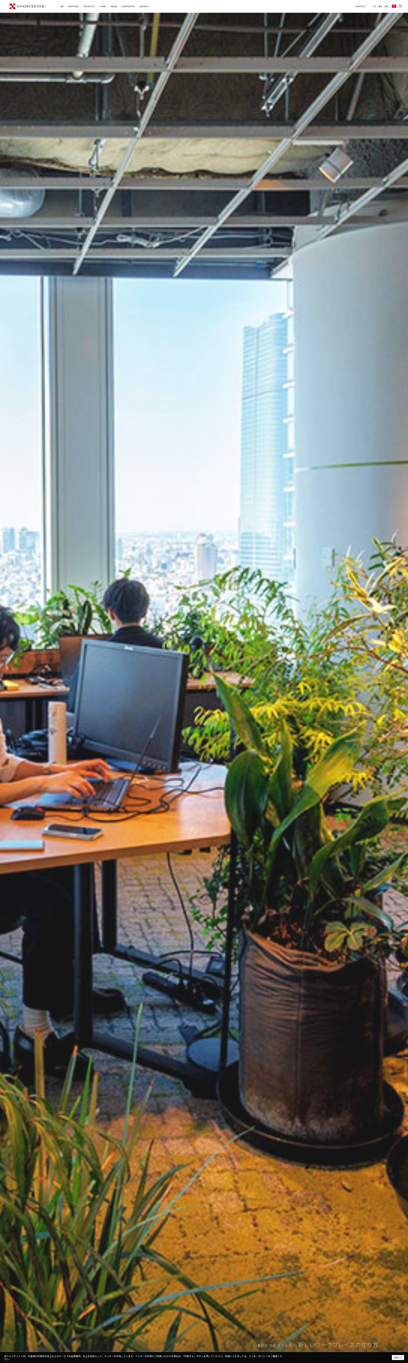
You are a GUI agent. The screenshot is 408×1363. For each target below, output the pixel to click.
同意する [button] (398, 1357)
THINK (102, 6)
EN (374, 6)
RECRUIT (144, 6)
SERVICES (73, 6)
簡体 (380, 6)
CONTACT (360, 6)
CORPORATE (128, 6)
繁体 (387, 6)
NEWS (114, 6)
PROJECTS (89, 6)
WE (62, 6)
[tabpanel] (204, 688)
